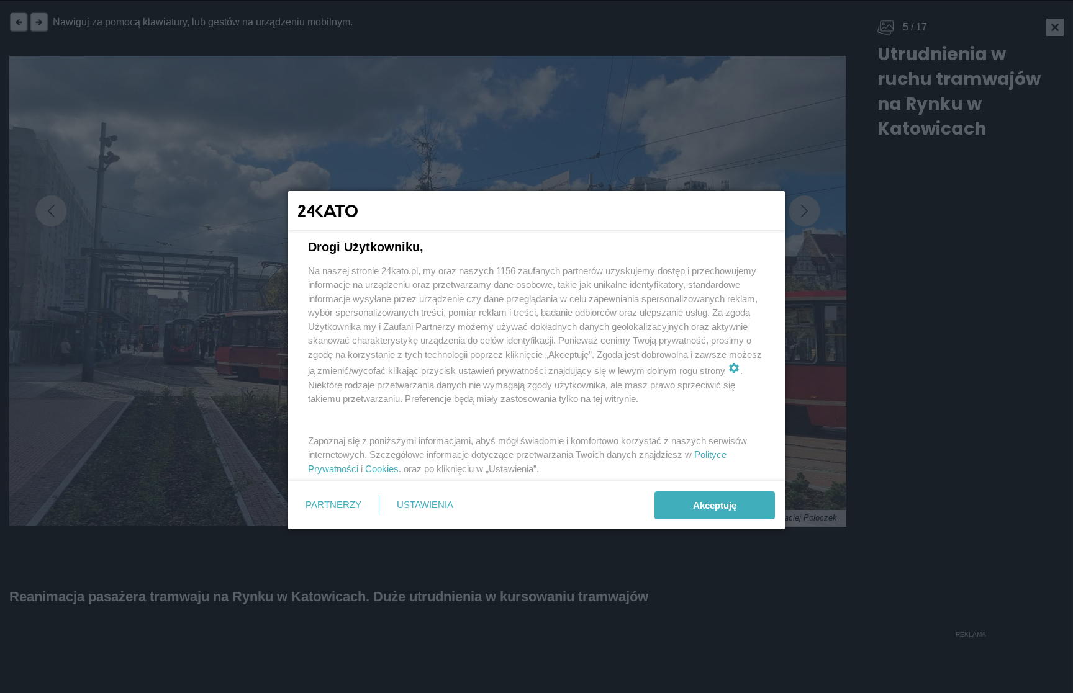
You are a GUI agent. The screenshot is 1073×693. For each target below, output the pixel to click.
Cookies (382, 468)
